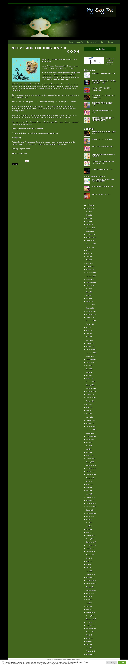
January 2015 (90, 654)
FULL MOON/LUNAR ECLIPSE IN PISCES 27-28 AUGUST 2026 (104, 81)
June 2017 (89, 561)
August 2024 (90, 285)
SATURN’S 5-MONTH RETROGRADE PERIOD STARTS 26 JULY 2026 (103, 162)
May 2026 (89, 218)
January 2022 (90, 385)
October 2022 (90, 356)
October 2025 (90, 241)
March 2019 (89, 494)
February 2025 (90, 266)
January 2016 (90, 616)
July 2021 (89, 404)
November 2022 (91, 353)
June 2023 (89, 330)
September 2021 (91, 398)
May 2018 (89, 526)
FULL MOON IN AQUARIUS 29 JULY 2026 (102, 169)
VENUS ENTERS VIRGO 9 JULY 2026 (101, 194)
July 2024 (89, 289)
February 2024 (90, 305)
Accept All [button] (122, 663)
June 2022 (89, 369)
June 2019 (89, 484)
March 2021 (89, 417)
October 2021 (90, 394)
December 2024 (91, 273)
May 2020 (89, 449)
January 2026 (90, 231)
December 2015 (91, 619)
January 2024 (90, 308)
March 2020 (89, 455)
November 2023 (91, 314)
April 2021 (89, 414)
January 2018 (90, 539)
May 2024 (89, 295)
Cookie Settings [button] (111, 663)
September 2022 (91, 359)
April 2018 (89, 529)
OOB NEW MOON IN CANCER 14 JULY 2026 (102, 187)
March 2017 (89, 571)
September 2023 (91, 321)
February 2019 (90, 497)
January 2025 (90, 269)
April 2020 (89, 452)
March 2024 (89, 301)
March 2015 (89, 648)
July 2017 (89, 558)
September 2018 (91, 513)
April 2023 (89, 337)
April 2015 (89, 644)
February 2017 (90, 574)
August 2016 (90, 593)
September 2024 (91, 282)
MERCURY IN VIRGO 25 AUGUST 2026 (103, 73)
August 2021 (90, 401)
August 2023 (90, 324)
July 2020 (89, 443)
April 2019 (89, 491)
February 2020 (90, 459)
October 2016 (90, 587)
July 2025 (89, 250)
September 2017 (91, 551)
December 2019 (91, 465)
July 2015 (89, 635)
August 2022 (90, 362)
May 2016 (89, 603)
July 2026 (89, 212)
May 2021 (89, 410)
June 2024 (89, 292)
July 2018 (89, 520)
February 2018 (90, 536)
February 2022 (90, 382)
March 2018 (89, 532)
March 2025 (89, 263)
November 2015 (91, 622)
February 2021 (90, 420)
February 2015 (90, 651)
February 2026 (90, 228)
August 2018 (90, 516)
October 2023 (90, 317)
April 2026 (89, 221)
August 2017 (90, 555)
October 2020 (90, 433)
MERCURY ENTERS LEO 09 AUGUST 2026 (102, 104)
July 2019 (89, 481)
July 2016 (89, 596)
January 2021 (90, 423)
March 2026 (89, 225)
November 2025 (91, 237)
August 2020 (90, 439)
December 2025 (91, 234)
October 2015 (90, 625)
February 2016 (90, 612)
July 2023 (89, 327)
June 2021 (89, 407)
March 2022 (89, 378)
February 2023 (90, 343)
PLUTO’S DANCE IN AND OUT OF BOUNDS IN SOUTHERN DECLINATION (103, 180)
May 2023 (89, 334)
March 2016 (89, 609)
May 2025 (89, 257)
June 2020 (89, 446)
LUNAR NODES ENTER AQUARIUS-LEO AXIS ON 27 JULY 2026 (103, 119)
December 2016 (91, 580)
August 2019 (90, 478)
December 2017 (91, 542)
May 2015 (89, 641)
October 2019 (90, 471)
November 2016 (91, 584)
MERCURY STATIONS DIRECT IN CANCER (94, 177)
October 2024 (90, 279)
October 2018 (90, 510)
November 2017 (91, 545)
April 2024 (89, 298)
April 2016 (89, 606)
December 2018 (91, 503)
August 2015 (90, 632)
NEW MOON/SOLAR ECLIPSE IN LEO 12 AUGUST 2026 (103, 96)
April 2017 (89, 568)
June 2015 (89, 638)
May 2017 (89, 564)
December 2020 (91, 427)
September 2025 (91, 244)
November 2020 (91, 430)
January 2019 (90, 500)
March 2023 (89, 340)
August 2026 (90, 208)
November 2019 (91, 468)
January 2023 (90, 346)
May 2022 (89, 372)
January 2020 (90, 462)
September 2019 (91, 475)
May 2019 (89, 487)
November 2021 (91, 391)
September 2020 (91, 436)
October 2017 (90, 548)
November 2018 (91, 507)
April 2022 (89, 375)
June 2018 (89, 523)
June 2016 (89, 600)
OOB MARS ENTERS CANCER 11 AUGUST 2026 (101, 89)
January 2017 (90, 577)
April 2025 (89, 260)
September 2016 (91, 590)
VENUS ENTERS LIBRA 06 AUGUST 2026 (102, 111)
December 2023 (91, 311)
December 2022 (91, 350)
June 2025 (89, 253)
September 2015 (91, 628)
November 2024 (91, 276)
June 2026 (89, 215)
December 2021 (91, 388)
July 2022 (89, 366)
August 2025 (90, 247)
